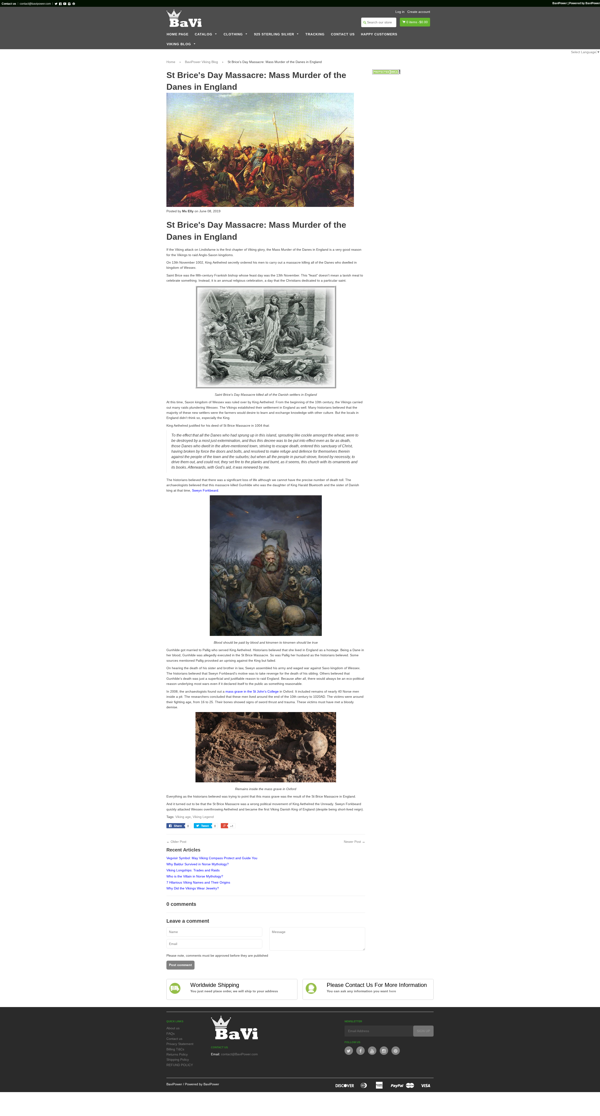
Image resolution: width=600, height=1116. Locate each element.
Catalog (204, 34)
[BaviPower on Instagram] (384, 1050)
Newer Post (352, 842)
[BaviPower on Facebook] (360, 1050)
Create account (418, 12)
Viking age (183, 817)
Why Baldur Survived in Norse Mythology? (197, 864)
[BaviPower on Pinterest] (395, 1050)
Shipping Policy (177, 1059)
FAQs (170, 1033)
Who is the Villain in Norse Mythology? (194, 876)
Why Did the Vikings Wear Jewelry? (192, 888)
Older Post (178, 842)
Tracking (315, 34)
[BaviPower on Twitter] (349, 1050)
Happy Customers (379, 34)
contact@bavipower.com (35, 3)
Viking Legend (203, 817)
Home (170, 62)
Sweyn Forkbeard (205, 490)
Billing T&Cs (175, 1049)
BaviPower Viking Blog (201, 62)
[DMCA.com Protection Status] (386, 73)
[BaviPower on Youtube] (372, 1050)
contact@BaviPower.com (239, 1054)
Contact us (343, 34)
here (392, 991)
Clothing (234, 34)
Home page (177, 34)
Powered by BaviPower (202, 1084)
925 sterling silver (274, 34)
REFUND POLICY (179, 1065)
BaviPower (174, 1084)
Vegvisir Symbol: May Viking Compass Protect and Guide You (211, 858)
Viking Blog (179, 44)
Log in (400, 12)
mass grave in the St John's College (252, 691)
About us (173, 1028)
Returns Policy (177, 1054)
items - (417, 22)
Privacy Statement (179, 1044)
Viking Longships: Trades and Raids (193, 870)
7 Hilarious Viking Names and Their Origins (198, 882)
